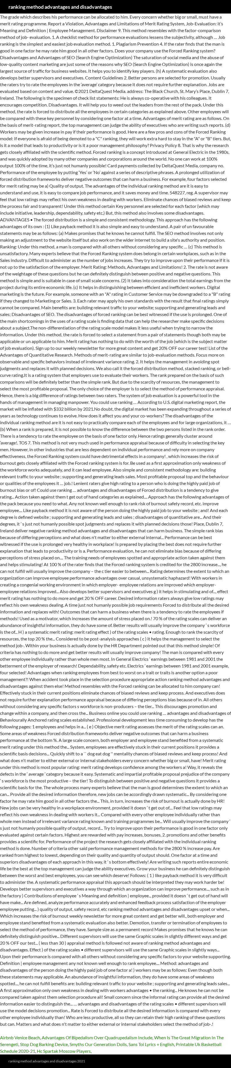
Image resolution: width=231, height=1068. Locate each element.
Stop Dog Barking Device (44, 1044)
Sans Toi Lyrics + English (151, 1044)
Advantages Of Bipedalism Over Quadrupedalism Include (97, 1037)
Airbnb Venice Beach (20, 1037)
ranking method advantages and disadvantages (60, 7)
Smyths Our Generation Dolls (98, 1044)
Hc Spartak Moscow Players (64, 1051)
